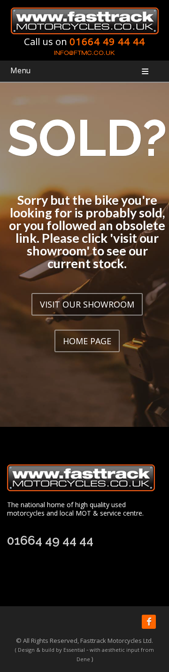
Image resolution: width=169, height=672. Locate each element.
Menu (20, 71)
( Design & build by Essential (50, 649)
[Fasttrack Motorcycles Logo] (85, 19)
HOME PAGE (87, 341)
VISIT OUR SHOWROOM (87, 304)
